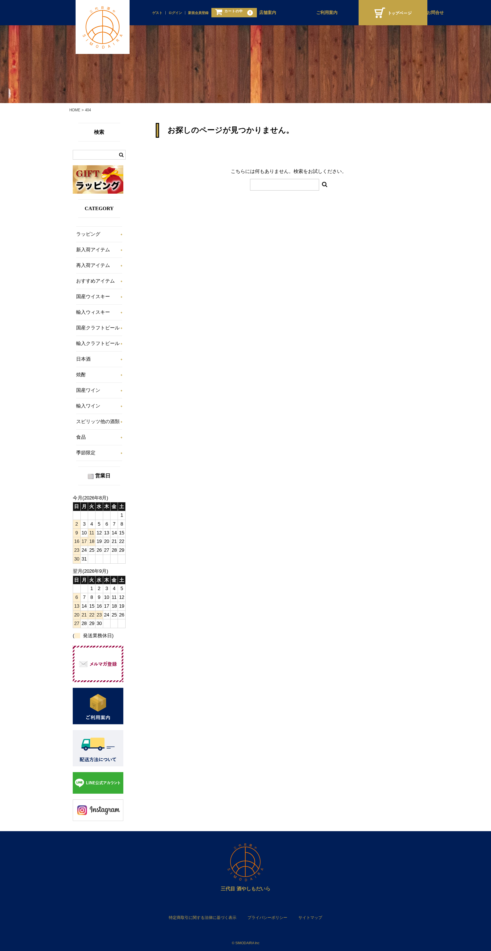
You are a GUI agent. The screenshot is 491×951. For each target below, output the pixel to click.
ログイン (175, 12)
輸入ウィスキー (93, 312)
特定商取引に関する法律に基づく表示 (202, 917)
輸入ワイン (88, 406)
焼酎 (81, 374)
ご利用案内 (327, 12)
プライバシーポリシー (267, 917)
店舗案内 (267, 12)
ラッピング (88, 234)
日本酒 (83, 359)
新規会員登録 (198, 12)
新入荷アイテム (93, 249)
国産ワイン (88, 390)
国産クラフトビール (98, 328)
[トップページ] (393, 12)
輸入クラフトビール (98, 343)
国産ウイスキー (93, 296)
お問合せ (435, 12)
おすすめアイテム (95, 281)
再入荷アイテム (93, 265)
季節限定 (85, 452)
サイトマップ (310, 917)
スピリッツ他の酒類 (98, 421)
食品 (81, 437)
